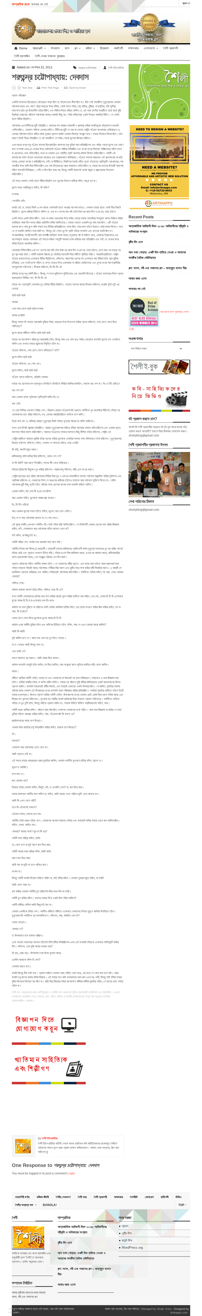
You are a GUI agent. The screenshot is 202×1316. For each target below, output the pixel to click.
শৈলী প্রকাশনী (170, 48)
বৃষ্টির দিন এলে (136, 241)
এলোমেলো (149, 48)
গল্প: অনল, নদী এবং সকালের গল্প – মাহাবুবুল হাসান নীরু (158, 267)
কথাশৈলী (118, 48)
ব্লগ (67, 48)
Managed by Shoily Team (156, 1308)
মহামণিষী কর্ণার (22, 1197)
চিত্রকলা (104, 48)
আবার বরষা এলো (138, 278)
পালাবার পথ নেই (39, 4)
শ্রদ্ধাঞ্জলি (38, 48)
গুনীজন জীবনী (43, 1197)
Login (71, 1173)
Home (23, 48)
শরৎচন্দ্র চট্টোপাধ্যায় (87, 68)
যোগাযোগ (149, 1197)
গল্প (75, 48)
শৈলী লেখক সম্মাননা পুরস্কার (50, 56)
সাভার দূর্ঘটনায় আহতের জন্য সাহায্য (28, 1292)
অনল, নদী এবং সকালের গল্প (24, 1296)
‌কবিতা (89, 48)
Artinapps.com (178, 1312)
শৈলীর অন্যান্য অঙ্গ (24, 1205)
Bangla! (50, 1205)
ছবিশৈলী (164, 1197)
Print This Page (50, 87)
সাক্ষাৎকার (133, 48)
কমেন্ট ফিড (127, 1240)
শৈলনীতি (134, 1197)
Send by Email (77, 87)
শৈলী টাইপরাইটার (116, 68)
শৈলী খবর (82, 1197)
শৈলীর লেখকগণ (63, 1197)
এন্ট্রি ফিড (127, 1233)
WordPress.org (132, 1247)
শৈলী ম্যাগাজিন (22, 56)
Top (182, 1205)
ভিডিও (178, 1197)
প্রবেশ (184, 3)
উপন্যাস (55, 48)
